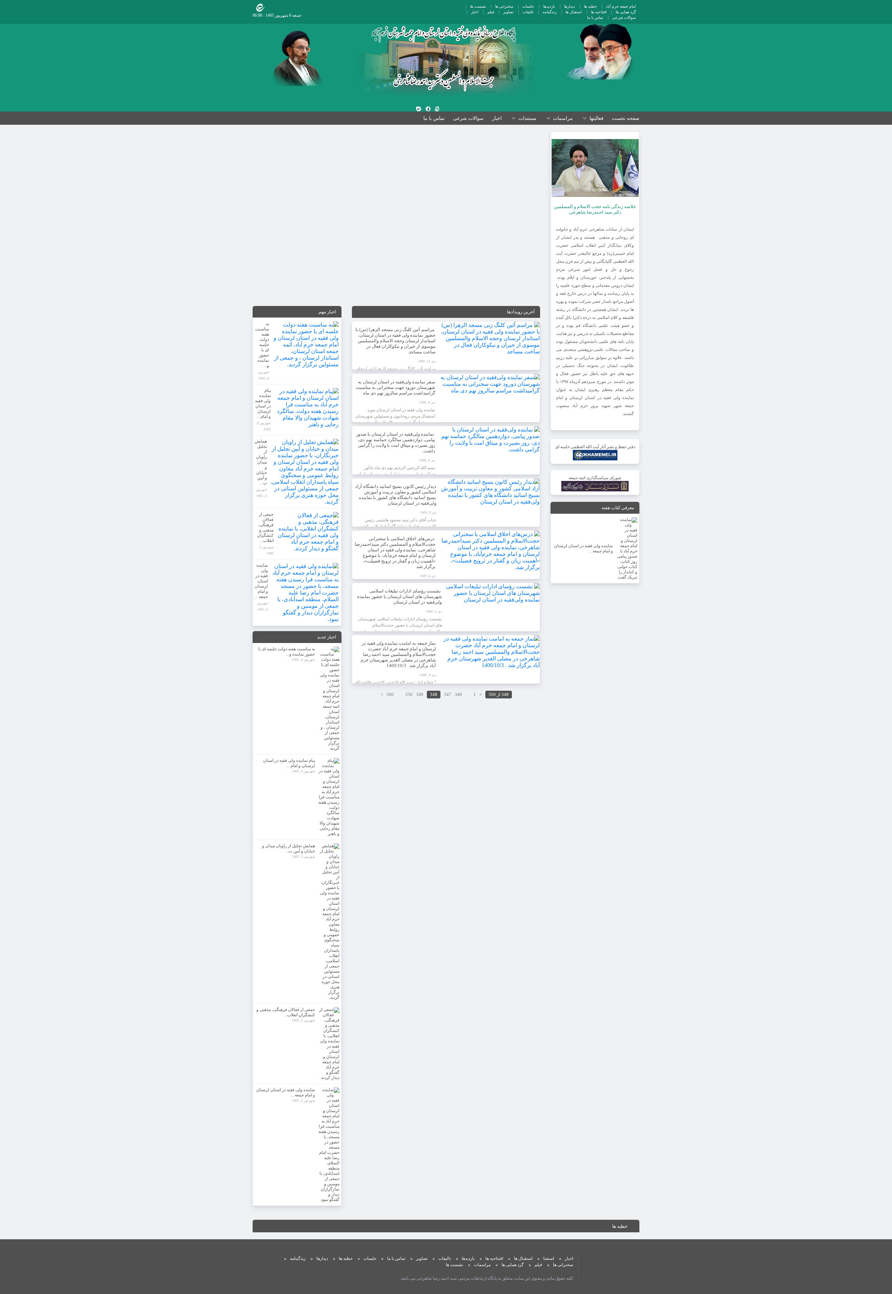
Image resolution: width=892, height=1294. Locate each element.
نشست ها (478, 6)
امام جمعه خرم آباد (621, 6)
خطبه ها (590, 6)
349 (419, 694)
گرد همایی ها (626, 12)
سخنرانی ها (504, 6)
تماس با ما (595, 17)
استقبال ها (574, 12)
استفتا (548, 1258)
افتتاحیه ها (599, 12)
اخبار (474, 12)
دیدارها (569, 6)
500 (390, 694)
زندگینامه (549, 12)
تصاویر (508, 12)
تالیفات (528, 12)
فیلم (490, 12)
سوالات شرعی (624, 17)
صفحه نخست (625, 118)
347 (447, 694)
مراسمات (482, 1264)
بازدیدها (549, 6)
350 (409, 694)
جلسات (528, 6)
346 (458, 694)
